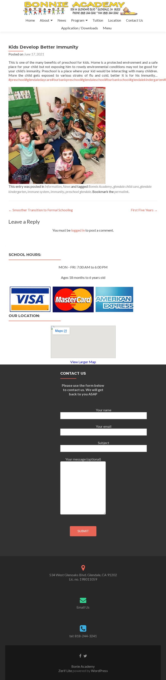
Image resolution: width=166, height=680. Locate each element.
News (61, 20)
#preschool (16, 79)
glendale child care (126, 186)
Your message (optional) (83, 459)
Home (30, 20)
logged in (78, 230)
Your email (103, 426)
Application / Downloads (79, 28)
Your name (103, 410)
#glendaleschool (93, 79)
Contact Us (134, 20)
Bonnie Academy (100, 186)
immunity (57, 191)
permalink (121, 191)
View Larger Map (83, 362)
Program (77, 20)
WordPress (99, 671)
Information (53, 186)
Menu (107, 28)
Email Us (83, 607)
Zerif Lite (65, 671)
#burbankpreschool (66, 79)
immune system (38, 191)
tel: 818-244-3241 (83, 636)
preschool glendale (78, 191)
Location (114, 20)
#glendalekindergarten (146, 79)
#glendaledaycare (38, 79)
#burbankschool (117, 79)
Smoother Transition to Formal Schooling (40, 210)
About (44, 20)
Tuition (98, 20)
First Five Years (144, 210)
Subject (103, 443)
